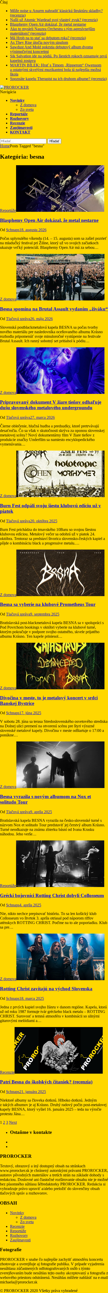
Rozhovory (19, 118)
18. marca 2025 (31, 998)
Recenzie (17, 123)
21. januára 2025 (32, 1092)
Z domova (28, 105)
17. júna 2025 (30, 713)
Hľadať (54, 141)
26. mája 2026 (41, 319)
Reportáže (19, 114)
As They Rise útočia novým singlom (39, 42)
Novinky (17, 100)
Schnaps (12, 230)
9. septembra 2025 (44, 614)
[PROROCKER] (14, 87)
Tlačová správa (18, 319)
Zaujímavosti (21, 127)
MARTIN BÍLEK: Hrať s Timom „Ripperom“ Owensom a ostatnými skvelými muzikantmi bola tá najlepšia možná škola (55, 69)
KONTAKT (20, 132)
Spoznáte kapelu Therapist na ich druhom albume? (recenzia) (58, 79)
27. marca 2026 (42, 417)
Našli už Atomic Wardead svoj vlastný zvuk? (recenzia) (54, 20)
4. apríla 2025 (30, 905)
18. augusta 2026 (32, 230)
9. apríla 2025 (41, 812)
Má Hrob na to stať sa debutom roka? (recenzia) (48, 38)
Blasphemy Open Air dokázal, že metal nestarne (48, 24)
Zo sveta (27, 109)
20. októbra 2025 (43, 521)
